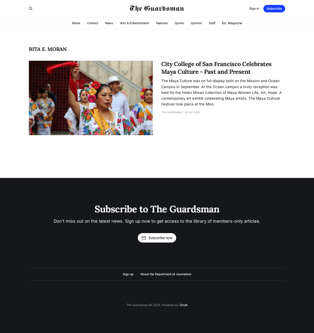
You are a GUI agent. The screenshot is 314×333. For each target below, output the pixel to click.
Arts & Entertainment (134, 23)
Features (162, 23)
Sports (179, 23)
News (109, 23)
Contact (92, 23)
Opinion (196, 23)
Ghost (184, 305)
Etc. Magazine (232, 23)
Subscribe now (160, 238)
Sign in (254, 8)
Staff (212, 23)
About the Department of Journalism (165, 274)
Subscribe (274, 8)
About (76, 23)
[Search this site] (31, 8)
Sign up (128, 274)
